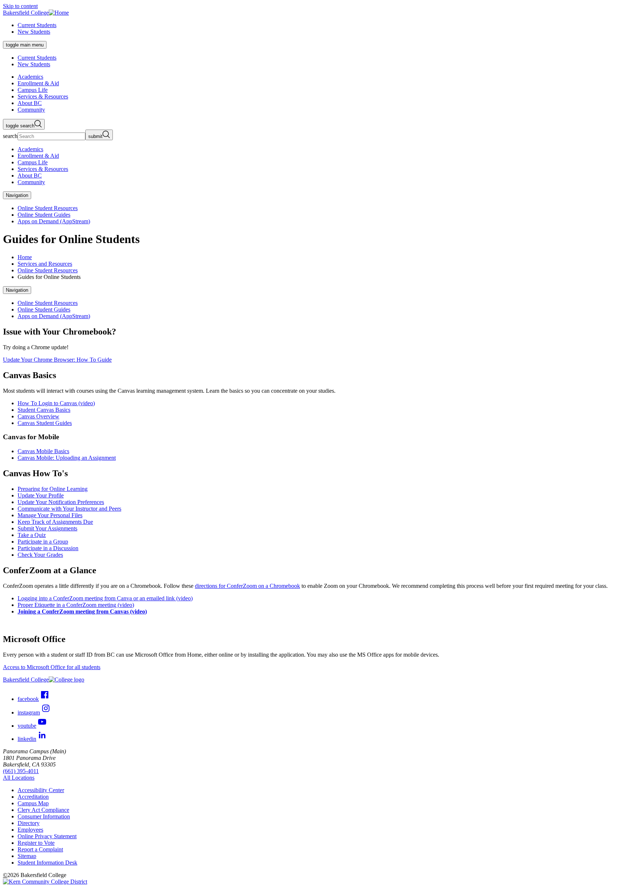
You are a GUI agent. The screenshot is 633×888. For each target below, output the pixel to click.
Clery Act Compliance (43, 810)
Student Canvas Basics (44, 410)
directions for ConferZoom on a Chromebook (247, 586)
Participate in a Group (43, 541)
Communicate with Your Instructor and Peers (69, 508)
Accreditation (33, 797)
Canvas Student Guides (45, 423)
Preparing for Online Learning (53, 489)
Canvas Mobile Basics (43, 451)
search (10, 136)
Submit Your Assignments (47, 528)
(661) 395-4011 (21, 771)
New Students (34, 32)
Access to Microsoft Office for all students (51, 667)
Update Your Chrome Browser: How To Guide (57, 360)
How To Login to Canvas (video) (56, 403)
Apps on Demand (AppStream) (54, 221)
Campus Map (33, 803)
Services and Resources (45, 264)
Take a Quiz (32, 535)
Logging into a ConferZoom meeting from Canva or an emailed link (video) (105, 598)
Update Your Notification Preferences (61, 502)
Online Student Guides (44, 215)
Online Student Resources (48, 208)
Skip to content (20, 6)
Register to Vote (36, 843)
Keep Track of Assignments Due (55, 522)
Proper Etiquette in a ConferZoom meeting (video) (76, 605)
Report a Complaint (40, 849)
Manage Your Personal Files (50, 515)
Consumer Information (44, 816)
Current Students (37, 25)
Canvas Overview (38, 416)
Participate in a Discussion (48, 548)
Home (25, 257)
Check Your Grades (40, 555)
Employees (30, 830)
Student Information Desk (47, 862)
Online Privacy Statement (47, 836)
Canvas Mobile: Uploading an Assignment (67, 458)
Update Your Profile (41, 495)
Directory (29, 823)
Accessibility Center (41, 790)
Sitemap (27, 856)
